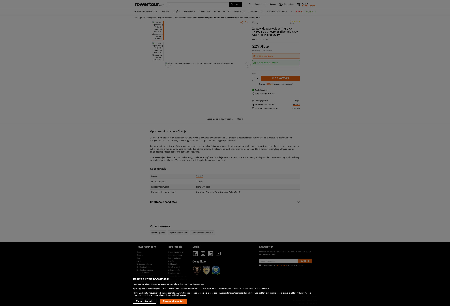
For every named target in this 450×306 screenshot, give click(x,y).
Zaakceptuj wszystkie (173, 301)
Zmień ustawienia (144, 301)
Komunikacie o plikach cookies (173, 295)
